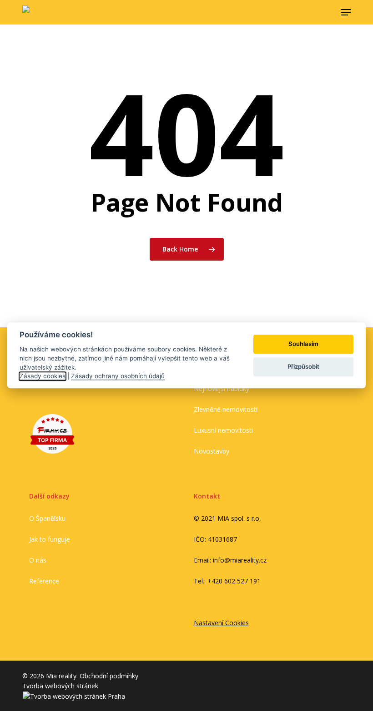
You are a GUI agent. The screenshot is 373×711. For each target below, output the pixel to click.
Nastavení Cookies (221, 622)
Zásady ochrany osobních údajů (118, 376)
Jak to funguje (49, 539)
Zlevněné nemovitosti (225, 409)
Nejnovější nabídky (221, 388)
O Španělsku (47, 518)
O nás (37, 560)
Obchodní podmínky (109, 676)
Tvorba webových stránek (60, 685)
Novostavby (211, 451)
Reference (44, 581)
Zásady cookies (43, 376)
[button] (346, 12)
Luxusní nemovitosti (223, 430)
